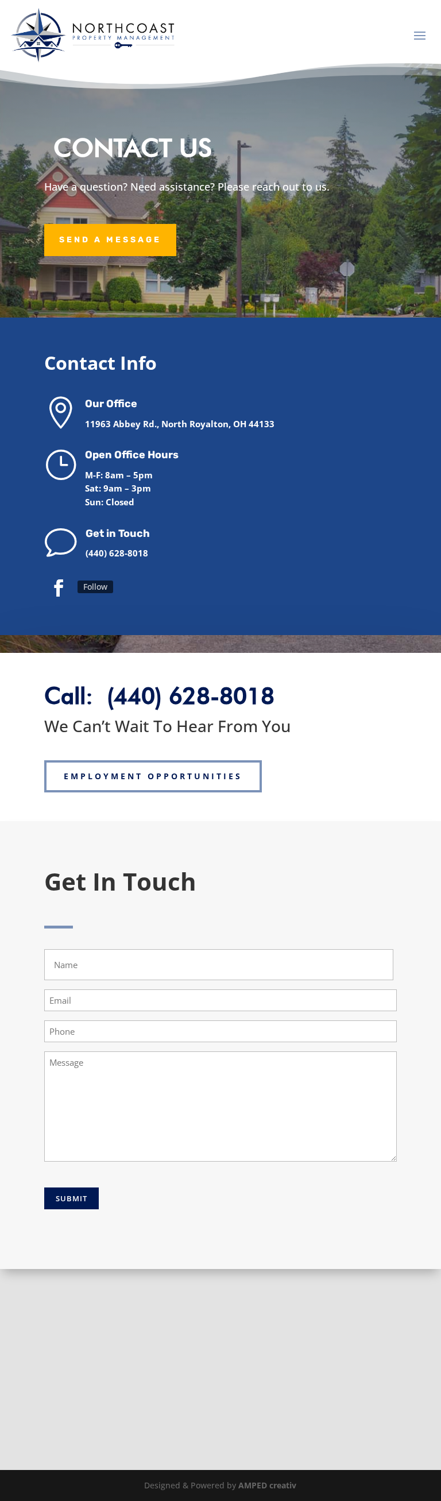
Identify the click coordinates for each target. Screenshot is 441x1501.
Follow (95, 586)
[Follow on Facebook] (58, 587)
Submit (71, 1198)
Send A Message (110, 240)
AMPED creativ (267, 1485)
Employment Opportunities (153, 776)
